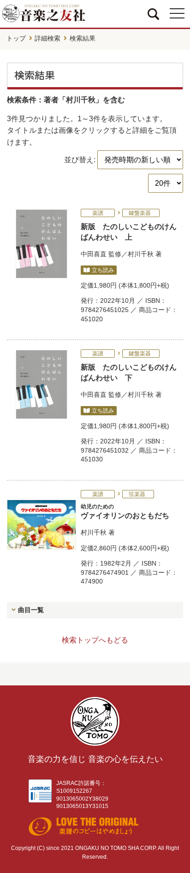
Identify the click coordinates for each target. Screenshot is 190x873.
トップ (16, 38)
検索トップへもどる (95, 640)
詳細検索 (47, 38)
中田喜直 (94, 254)
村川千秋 (141, 254)
